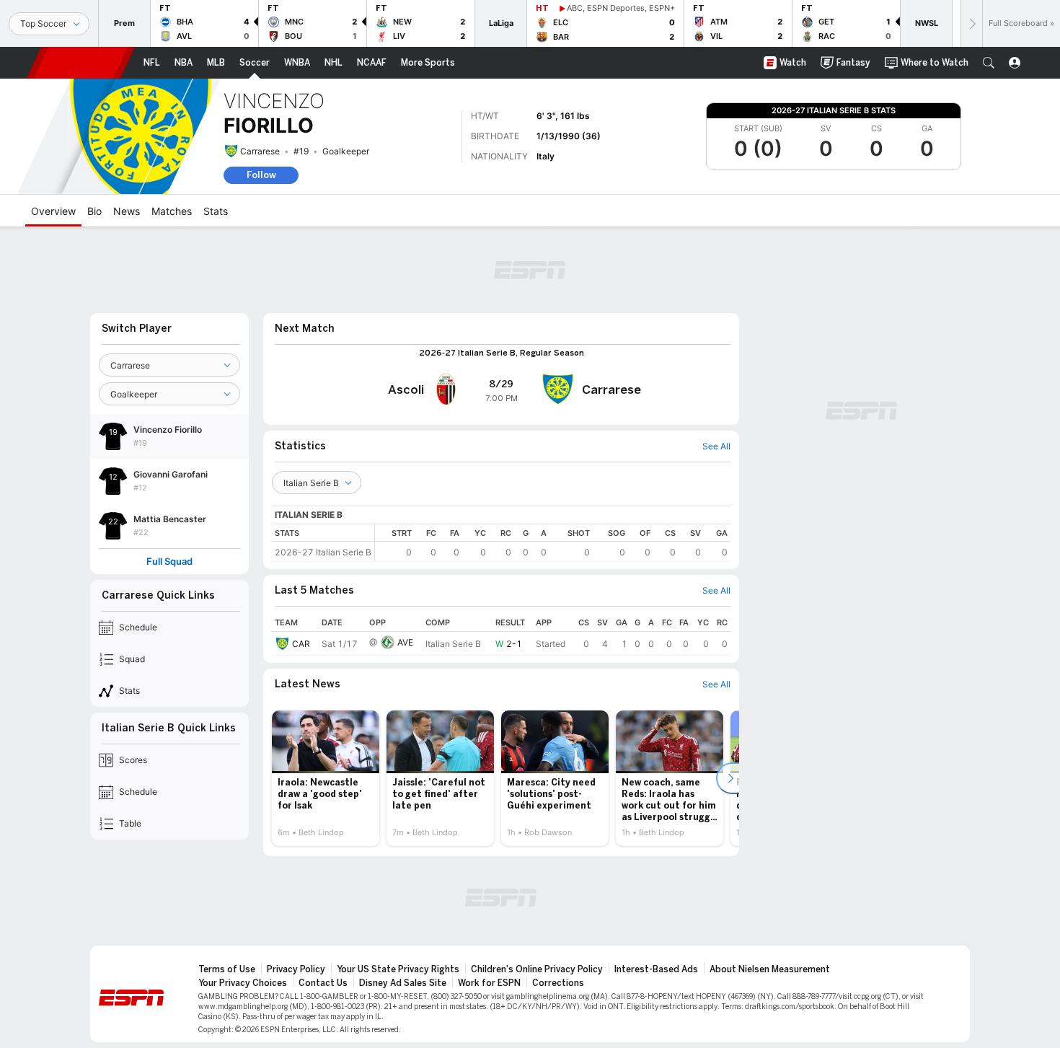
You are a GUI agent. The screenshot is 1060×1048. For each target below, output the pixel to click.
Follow (261, 174)
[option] (325, 778)
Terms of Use (226, 969)
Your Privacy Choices (242, 983)
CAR (301, 643)
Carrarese (260, 151)
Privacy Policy (296, 969)
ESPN (80, 63)
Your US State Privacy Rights (398, 969)
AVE (405, 642)
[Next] (971, 23)
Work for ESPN (489, 983)
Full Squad (169, 561)
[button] (988, 63)
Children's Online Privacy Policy (537, 969)
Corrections (558, 983)
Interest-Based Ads (656, 969)
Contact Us (323, 983)
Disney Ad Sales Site (402, 983)
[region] (552, 543)
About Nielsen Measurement (770, 969)
